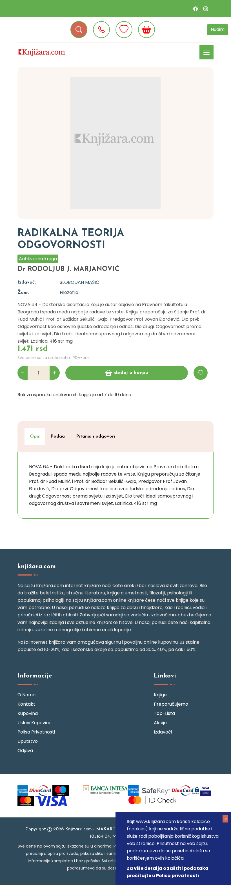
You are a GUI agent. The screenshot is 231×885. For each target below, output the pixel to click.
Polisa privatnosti (36, 732)
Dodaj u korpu (131, 373)
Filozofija (69, 292)
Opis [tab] (35, 436)
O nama (26, 695)
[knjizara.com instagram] (205, 8)
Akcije (160, 722)
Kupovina (27, 713)
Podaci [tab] (57, 436)
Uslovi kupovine (34, 722)
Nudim (218, 29)
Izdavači (163, 732)
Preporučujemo (171, 704)
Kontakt (26, 704)
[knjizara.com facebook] (195, 8)
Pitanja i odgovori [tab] (95, 436)
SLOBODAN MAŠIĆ (79, 282)
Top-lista (164, 713)
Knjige (160, 695)
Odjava (25, 750)
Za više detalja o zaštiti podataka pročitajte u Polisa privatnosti (167, 872)
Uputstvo (27, 741)
